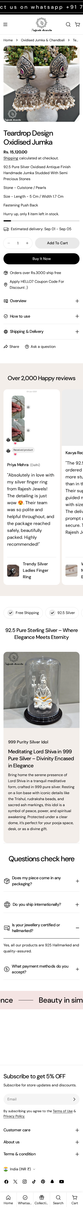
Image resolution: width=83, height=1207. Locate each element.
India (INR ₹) (20, 1169)
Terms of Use (63, 1111)
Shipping (10, 158)
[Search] (68, 24)
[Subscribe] (74, 1099)
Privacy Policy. (14, 1116)
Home (8, 40)
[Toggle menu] (5, 24)
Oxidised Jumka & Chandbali (43, 40)
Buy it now (42, 258)
